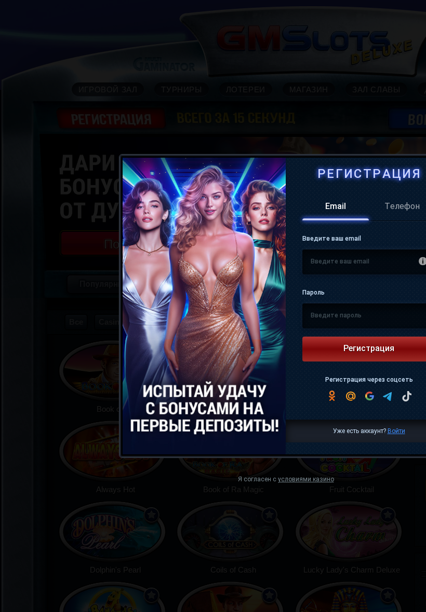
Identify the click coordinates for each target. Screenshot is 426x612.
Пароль (313, 293)
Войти (396, 431)
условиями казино (306, 480)
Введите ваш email (331, 239)
